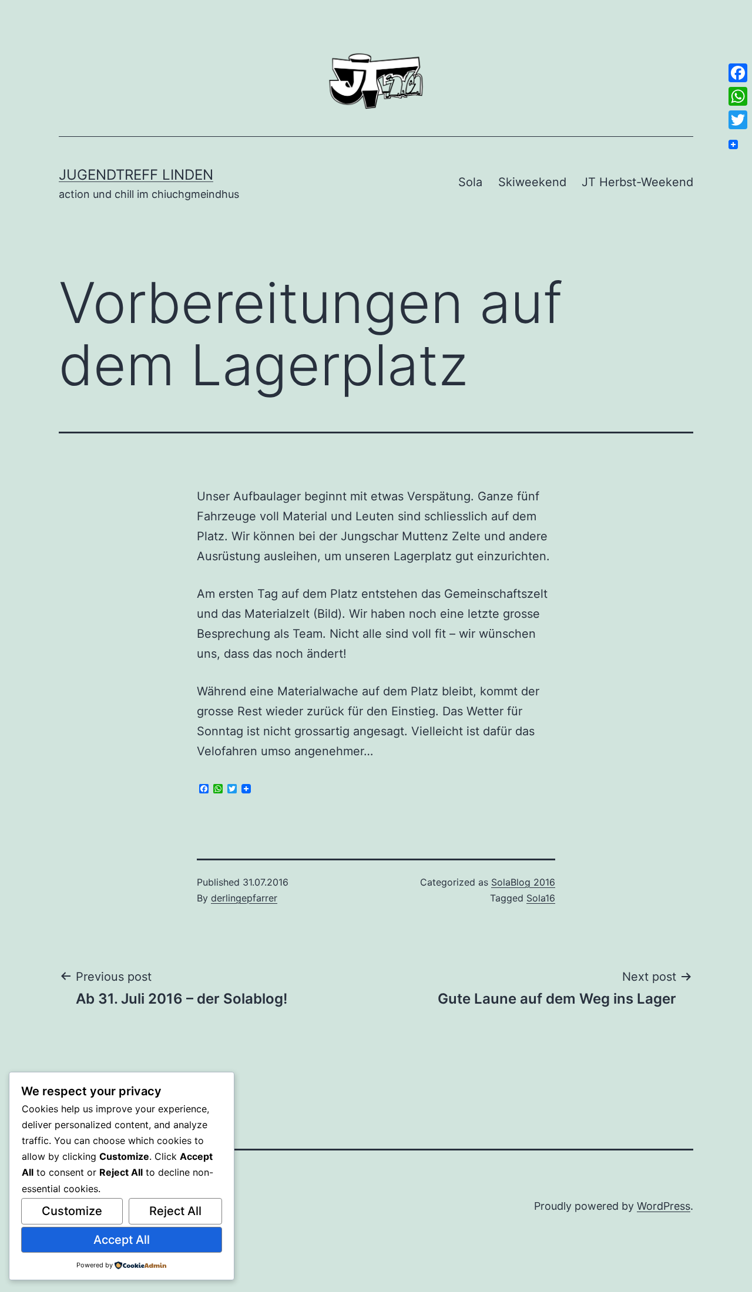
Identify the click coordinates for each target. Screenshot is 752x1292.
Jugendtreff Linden (136, 174)
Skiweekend (532, 182)
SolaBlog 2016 (523, 882)
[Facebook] (738, 73)
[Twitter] (738, 120)
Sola (470, 182)
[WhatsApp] (738, 96)
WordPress (663, 1206)
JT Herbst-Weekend (637, 182)
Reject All (175, 1211)
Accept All (121, 1240)
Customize (72, 1211)
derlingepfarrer (244, 898)
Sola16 (540, 898)
